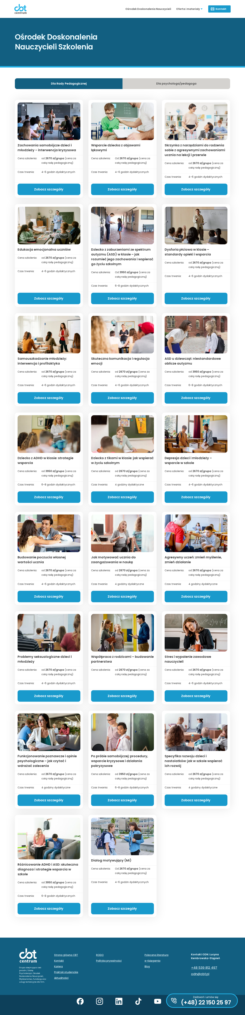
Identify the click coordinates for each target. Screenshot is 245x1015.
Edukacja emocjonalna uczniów (44, 249)
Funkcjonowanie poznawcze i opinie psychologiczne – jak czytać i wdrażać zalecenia (47, 761)
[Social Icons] (84, 1005)
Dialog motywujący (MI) (111, 860)
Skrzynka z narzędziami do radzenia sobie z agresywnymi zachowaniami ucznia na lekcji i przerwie (195, 150)
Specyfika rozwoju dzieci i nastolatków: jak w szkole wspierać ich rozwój (193, 761)
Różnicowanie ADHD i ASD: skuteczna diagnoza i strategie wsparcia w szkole (48, 869)
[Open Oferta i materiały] (201, 9)
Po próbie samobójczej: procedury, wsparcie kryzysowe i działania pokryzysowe (119, 761)
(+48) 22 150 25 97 (206, 1002)
